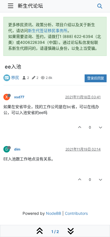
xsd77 (19, 97)
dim (17, 149)
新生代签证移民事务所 (47, 30)
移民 (15, 77)
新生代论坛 (30, 6)
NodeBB (53, 213)
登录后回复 (95, 78)
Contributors (76, 213)
